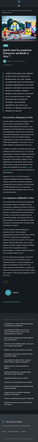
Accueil (4, 10)
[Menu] (19, 5)
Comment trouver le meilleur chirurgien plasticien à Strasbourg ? (17, 393)
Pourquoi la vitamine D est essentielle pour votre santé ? (18, 403)
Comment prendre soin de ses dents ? (16, 378)
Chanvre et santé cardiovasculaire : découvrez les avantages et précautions (19, 345)
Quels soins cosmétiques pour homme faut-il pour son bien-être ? (18, 339)
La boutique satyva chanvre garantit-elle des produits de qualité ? (18, 355)
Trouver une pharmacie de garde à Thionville (19, 398)
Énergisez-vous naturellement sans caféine (18, 382)
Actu (8, 10)
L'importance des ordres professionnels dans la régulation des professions (18, 324)
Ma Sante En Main (14, 421)
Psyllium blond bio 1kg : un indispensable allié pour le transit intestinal (17, 373)
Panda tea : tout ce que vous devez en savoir (18, 350)
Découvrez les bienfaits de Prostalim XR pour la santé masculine (18, 387)
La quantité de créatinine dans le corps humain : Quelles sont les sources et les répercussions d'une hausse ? (17, 332)
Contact (23, 431)
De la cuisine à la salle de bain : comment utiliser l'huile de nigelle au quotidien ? (17, 361)
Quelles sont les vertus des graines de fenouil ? (16, 367)
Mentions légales (13, 431)
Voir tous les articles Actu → (12, 302)
